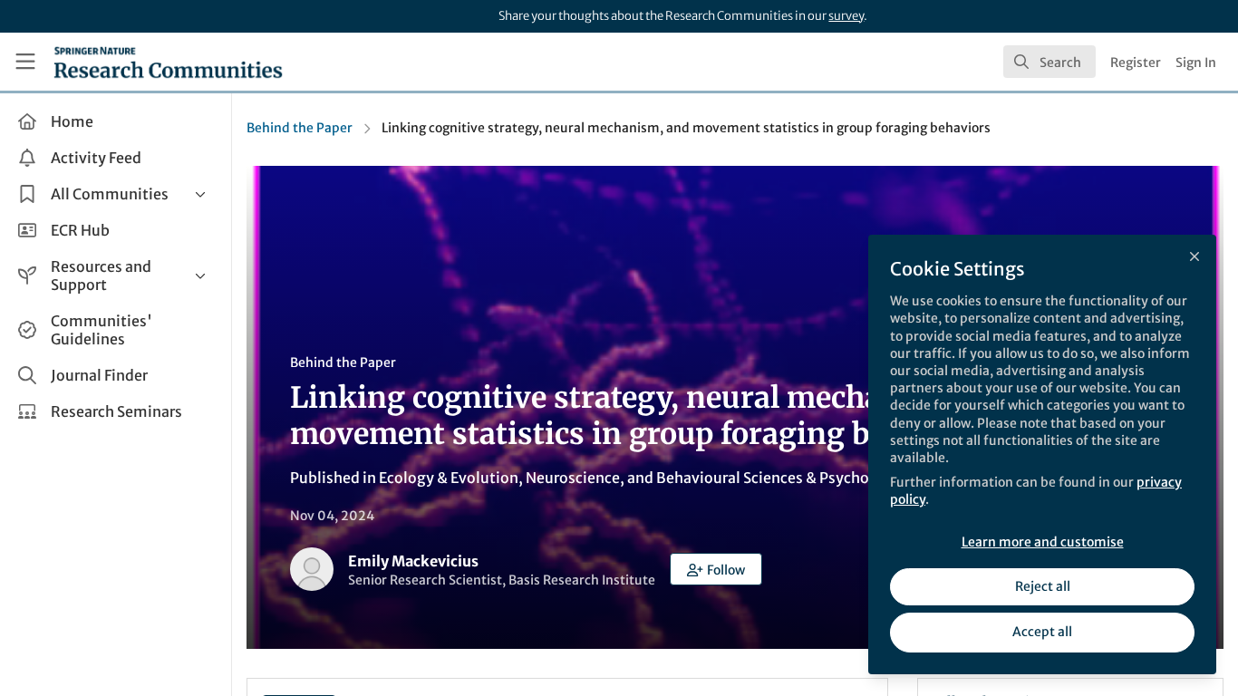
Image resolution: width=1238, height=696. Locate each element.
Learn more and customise (1043, 542)
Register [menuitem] (1135, 62)
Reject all (1042, 586)
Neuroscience (573, 478)
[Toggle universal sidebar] (25, 61)
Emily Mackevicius (413, 561)
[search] (1049, 61)
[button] (716, 569)
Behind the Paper (300, 128)
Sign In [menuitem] (1195, 62)
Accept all (1042, 632)
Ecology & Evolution (448, 478)
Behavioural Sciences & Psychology (778, 478)
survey (846, 16)
